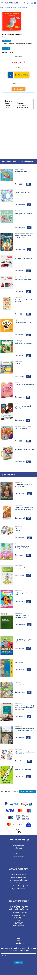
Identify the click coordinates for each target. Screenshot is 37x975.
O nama (18, 854)
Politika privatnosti (18, 857)
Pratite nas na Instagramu (18, 877)
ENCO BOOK (21, 105)
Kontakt (18, 851)
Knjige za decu (11, 7)
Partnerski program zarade (18, 883)
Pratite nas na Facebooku (18, 874)
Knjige (2, 7)
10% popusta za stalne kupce (18, 880)
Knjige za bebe (22, 7)
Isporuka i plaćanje (18, 845)
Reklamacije (18, 848)
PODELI (6, 48)
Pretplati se (18, 962)
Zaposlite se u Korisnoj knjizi (18, 886)
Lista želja (19, 89)
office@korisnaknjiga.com (18, 912)
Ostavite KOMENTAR (28, 791)
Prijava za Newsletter (18, 889)
